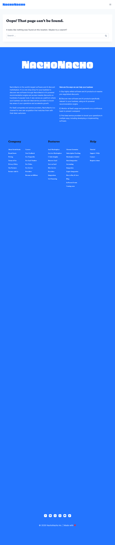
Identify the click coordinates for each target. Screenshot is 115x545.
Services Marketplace (55, 153)
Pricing (10, 157)
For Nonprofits (30, 157)
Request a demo (95, 160)
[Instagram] (60, 515)
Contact (92, 157)
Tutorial (92, 149)
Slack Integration (71, 160)
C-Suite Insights (53, 157)
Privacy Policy (13, 164)
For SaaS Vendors (31, 160)
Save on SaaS (52, 164)
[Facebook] (45, 515)
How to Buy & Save (72, 175)
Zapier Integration (72, 171)
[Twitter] (55, 515)
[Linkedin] (50, 515)
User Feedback (30, 153)
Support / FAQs (95, 153)
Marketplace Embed (72, 157)
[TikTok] (69, 515)
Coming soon (70, 186)
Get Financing (52, 179)
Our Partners (12, 168)
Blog (67, 179)
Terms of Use (12, 160)
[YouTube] (64, 515)
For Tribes (28, 164)
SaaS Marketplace (54, 149)
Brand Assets (12, 153)
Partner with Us (13, 171)
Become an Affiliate (31, 175)
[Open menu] (110, 4)
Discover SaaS (52, 160)
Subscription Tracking (73, 153)
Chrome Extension (72, 149)
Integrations (52, 175)
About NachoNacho (14, 149)
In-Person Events (71, 182)
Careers (27, 149)
